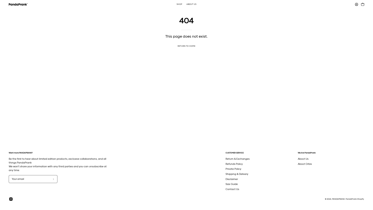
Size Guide (232, 184)
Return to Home (186, 46)
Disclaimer (232, 179)
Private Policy (233, 169)
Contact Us (232, 189)
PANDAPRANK (338, 199)
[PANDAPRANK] (18, 4)
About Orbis (305, 164)
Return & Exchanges (238, 159)
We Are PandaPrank (307, 153)
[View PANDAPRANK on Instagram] (11, 199)
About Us (303, 159)
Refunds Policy (234, 164)
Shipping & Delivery (237, 174)
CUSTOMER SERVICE (235, 153)
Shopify (360, 199)
